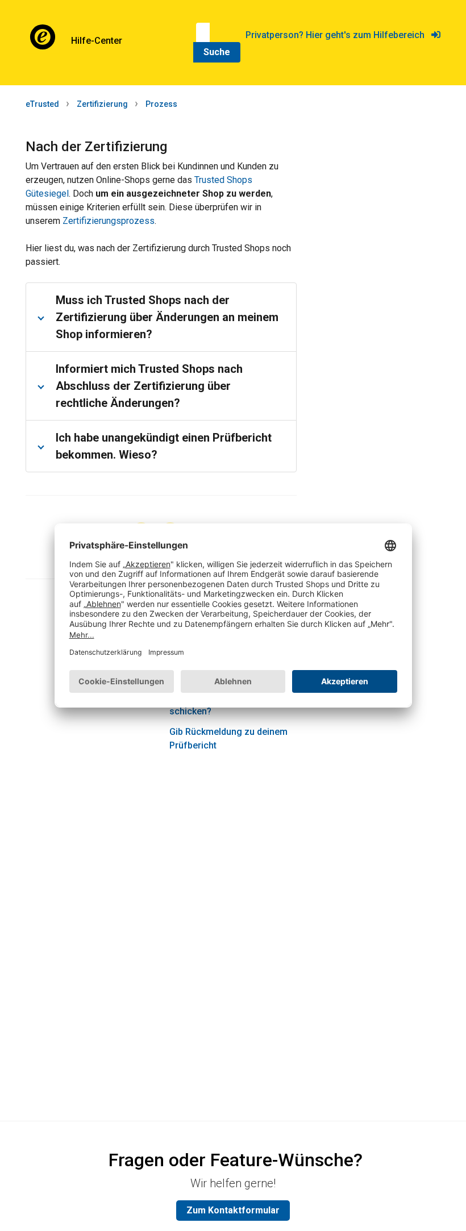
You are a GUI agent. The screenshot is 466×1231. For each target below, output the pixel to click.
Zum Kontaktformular (233, 1210)
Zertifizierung (102, 104)
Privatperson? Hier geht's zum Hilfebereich (338, 35)
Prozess (161, 104)
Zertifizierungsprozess (109, 220)
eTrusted (42, 104)
